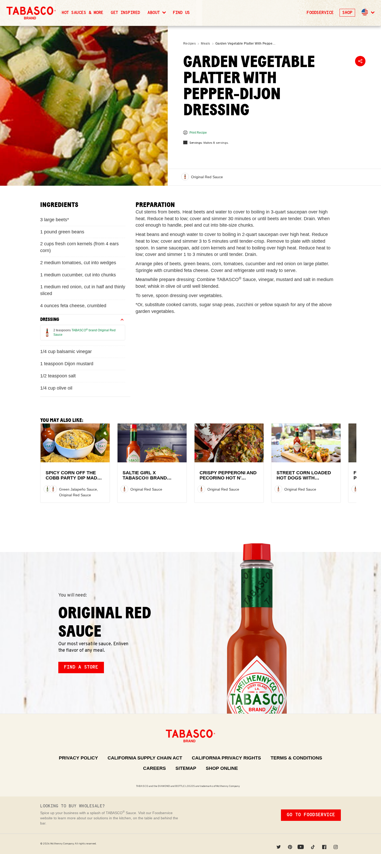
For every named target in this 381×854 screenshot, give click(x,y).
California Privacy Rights (226, 757)
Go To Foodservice (311, 815)
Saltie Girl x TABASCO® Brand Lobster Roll (145, 478)
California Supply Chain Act (145, 757)
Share (360, 61)
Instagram (335, 843)
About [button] (154, 13)
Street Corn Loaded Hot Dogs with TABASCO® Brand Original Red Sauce (304, 480)
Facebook (324, 843)
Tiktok (313, 843)
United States (365, 12)
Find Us (181, 13)
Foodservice (320, 13)
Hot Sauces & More (82, 13)
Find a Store (81, 667)
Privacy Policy (78, 757)
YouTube (301, 843)
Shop (347, 13)
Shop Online (222, 768)
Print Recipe (198, 132)
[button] (367, 13)
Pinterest (290, 843)
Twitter (278, 843)
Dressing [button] (49, 319)
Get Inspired (125, 13)
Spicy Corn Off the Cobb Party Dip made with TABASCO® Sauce (74, 478)
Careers (154, 768)
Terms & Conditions (296, 757)
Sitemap (185, 768)
